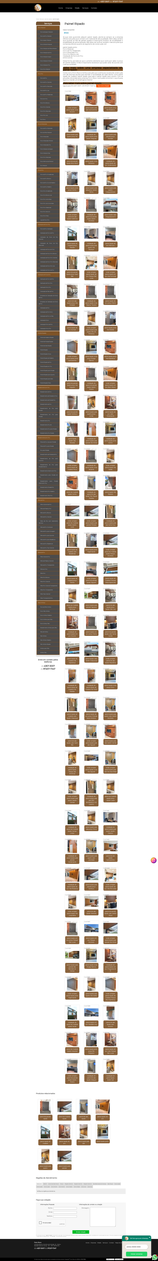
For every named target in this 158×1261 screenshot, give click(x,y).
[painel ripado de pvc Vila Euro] (110, 233)
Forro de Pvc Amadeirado (47, 174)
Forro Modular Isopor (45, 56)
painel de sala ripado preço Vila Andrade (72, 303)
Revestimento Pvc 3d (45, 424)
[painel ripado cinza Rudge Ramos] (91, 954)
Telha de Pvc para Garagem (47, 531)
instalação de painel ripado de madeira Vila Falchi (91, 687)
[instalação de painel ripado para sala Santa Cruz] (110, 511)
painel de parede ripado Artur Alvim (72, 162)
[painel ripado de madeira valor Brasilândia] (72, 539)
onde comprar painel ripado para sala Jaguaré (91, 743)
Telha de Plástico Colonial (46, 561)
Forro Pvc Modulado (45, 157)
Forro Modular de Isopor (46, 149)
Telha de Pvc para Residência (47, 539)
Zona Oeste (69, 1186)
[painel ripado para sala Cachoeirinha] (91, 97)
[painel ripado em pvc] (102, 1106)
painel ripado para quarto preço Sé (72, 135)
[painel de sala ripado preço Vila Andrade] (72, 291)
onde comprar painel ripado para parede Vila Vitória (110, 940)
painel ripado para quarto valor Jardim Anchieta (110, 716)
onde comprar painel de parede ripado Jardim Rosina (72, 1079)
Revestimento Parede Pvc (47, 487)
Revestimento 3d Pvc (45, 391)
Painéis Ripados (42, 333)
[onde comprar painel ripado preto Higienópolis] (72, 983)
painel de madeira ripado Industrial (72, 1050)
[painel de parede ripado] (45, 1106)
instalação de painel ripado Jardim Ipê (110, 1078)
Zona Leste (117, 1184)
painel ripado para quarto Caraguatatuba (110, 190)
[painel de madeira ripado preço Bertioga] (72, 595)
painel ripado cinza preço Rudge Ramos (91, 358)
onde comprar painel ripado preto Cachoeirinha (72, 358)
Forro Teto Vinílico (45, 611)
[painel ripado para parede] (64, 1156)
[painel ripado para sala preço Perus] (91, 817)
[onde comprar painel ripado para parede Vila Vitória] (110, 928)
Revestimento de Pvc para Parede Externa (48, 465)
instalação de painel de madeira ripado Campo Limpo (72, 830)
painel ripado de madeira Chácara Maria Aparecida (110, 580)
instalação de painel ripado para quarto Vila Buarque (91, 246)
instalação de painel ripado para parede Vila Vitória (91, 441)
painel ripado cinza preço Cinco (110, 686)
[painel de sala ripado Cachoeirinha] (110, 846)
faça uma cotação (103, 86)
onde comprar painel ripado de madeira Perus (72, 467)
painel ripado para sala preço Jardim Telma (91, 190)
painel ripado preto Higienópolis (91, 551)
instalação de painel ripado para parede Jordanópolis (72, 859)
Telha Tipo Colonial (45, 594)
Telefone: (50, 1216)
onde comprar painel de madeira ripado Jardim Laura (72, 524)
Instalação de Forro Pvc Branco (48, 253)
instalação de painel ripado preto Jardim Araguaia (91, 136)
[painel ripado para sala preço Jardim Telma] (91, 178)
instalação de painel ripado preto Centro (110, 441)
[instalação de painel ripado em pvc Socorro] (72, 622)
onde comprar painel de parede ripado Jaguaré (91, 580)
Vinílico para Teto (44, 648)
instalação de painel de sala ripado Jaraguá (91, 1078)
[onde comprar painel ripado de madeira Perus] (72, 455)
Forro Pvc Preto (44, 215)
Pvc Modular (43, 165)
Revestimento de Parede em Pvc (48, 396)
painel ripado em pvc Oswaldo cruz (91, 1023)
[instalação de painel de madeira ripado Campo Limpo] (72, 817)
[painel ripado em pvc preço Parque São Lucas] (72, 928)
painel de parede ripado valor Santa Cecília (110, 634)
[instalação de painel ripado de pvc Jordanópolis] (110, 151)
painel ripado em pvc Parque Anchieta (91, 940)
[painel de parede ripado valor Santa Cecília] (110, 622)
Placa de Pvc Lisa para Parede (48, 442)
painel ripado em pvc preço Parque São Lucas (72, 940)
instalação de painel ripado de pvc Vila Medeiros (72, 887)
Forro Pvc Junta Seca (45, 199)
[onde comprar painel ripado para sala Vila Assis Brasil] (110, 757)
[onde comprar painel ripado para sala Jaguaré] (91, 731)
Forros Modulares (42, 124)
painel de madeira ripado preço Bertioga (72, 607)
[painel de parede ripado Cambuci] (72, 402)
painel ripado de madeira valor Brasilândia (72, 552)
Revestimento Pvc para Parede (48, 429)
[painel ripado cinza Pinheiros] (91, 151)
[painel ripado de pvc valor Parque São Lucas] (110, 1039)
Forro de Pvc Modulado (46, 128)
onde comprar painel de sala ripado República (110, 661)
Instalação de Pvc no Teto (46, 316)
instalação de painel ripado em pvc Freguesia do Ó (110, 968)
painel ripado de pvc (64, 1142)
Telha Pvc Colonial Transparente (48, 585)
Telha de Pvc (41, 500)
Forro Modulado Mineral (46, 140)
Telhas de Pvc (41, 552)
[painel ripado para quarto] (45, 1156)
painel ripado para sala (83, 1142)
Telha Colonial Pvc (45, 556)
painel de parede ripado (45, 1118)
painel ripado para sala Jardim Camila (110, 742)
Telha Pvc (42, 573)
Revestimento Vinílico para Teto (48, 627)
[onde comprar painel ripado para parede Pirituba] (91, 511)
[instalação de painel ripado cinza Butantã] (91, 455)
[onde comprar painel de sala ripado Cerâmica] (72, 204)
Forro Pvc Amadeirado (46, 191)
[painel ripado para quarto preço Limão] (91, 402)
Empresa (69, 8)
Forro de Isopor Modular (46, 32)
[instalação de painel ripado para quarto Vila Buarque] (91, 233)
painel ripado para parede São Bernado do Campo (72, 968)
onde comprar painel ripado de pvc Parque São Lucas (91, 275)
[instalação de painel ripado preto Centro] (110, 428)
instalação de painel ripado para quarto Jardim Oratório (110, 830)
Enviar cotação (80, 1232)
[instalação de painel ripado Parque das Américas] (72, 757)
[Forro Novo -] (44, 7)
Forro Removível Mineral (46, 161)
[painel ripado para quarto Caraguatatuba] (110, 178)
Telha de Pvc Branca (45, 512)
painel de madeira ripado (64, 1118)
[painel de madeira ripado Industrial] (72, 1039)
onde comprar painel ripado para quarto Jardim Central (72, 799)
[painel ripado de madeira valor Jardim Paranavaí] (72, 704)
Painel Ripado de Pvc (45, 362)
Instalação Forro (44, 320)
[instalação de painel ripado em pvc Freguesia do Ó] (110, 954)
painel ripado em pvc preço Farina (91, 633)
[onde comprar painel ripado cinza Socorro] (72, 97)
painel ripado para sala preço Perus (91, 828)
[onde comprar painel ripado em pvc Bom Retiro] (110, 373)
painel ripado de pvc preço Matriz (110, 302)
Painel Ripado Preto (45, 383)
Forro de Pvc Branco (45, 178)
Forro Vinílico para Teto (46, 619)
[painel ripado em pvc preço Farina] (91, 622)
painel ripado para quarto (45, 1167)
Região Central (69, 1184)
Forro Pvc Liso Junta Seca (47, 203)
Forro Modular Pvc (45, 65)
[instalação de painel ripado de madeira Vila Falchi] (91, 675)
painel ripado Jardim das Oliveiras (72, 441)
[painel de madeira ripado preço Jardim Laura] (110, 786)
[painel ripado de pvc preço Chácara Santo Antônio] (91, 704)
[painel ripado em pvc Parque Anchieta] (91, 928)
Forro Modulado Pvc (45, 145)
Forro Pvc (40, 73)
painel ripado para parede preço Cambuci (91, 887)
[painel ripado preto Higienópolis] (91, 539)
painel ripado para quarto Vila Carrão (91, 994)
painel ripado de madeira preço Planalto (72, 245)
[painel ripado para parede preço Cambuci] (91, 874)
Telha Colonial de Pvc (45, 504)
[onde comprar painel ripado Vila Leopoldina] (72, 901)
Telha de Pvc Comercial (46, 527)
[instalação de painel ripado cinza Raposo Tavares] (91, 291)
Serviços (85, 8)
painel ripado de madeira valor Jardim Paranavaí (72, 716)
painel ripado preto (103, 1141)
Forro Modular (41, 27)
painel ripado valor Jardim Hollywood (91, 660)
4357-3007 (104, 1)
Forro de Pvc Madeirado (46, 94)
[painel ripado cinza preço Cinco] (110, 675)
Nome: (50, 1208)
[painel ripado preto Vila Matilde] (110, 317)
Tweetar (66, 33)
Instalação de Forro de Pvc (47, 233)
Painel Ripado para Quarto (47, 374)
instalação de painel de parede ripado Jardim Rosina (91, 386)
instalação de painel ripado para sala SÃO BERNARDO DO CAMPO (91, 800)
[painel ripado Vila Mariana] (110, 482)
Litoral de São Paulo (53, 1184)
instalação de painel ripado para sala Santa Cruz (110, 523)
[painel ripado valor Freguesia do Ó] (110, 204)
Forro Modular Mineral (46, 61)
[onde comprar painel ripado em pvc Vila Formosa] (110, 262)
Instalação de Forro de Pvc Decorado (48, 244)
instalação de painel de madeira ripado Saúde (72, 1024)
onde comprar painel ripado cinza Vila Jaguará (91, 769)
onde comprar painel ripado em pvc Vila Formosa (110, 274)
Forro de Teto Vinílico (45, 607)
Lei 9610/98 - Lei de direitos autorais (58, 1236)
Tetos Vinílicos (41, 602)
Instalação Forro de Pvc (46, 324)
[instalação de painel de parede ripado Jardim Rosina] (91, 373)
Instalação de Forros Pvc (44, 274)
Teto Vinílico (43, 636)
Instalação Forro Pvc (45, 328)
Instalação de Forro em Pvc (47, 249)
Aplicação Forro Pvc (45, 287)
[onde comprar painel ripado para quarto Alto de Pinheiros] (91, 317)
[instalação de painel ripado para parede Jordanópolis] (72, 846)
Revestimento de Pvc (45, 404)
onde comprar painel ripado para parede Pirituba (91, 523)
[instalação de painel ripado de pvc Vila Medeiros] (72, 874)
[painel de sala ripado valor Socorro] (110, 1012)
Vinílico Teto (43, 652)
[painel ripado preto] (102, 1131)
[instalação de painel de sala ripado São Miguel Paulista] (91, 482)
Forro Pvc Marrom (45, 211)
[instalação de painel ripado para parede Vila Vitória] (91, 428)
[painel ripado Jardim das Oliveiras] (72, 428)
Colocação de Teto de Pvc (46, 291)
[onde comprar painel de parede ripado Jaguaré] (91, 568)
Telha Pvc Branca (44, 577)
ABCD (45, 1184)
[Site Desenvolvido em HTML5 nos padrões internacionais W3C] (110, 1259)
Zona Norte (54, 1186)
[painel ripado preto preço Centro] (72, 178)
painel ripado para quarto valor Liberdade (91, 858)
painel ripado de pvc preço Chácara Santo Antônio (91, 716)
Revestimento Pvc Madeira (47, 491)
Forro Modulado (44, 136)
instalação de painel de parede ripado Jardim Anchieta (91, 218)
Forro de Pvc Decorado (46, 86)
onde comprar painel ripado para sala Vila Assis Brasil (110, 769)
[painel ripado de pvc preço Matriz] (110, 291)
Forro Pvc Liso (44, 115)
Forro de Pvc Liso (44, 90)
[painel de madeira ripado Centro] (72, 482)
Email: (51, 1212)
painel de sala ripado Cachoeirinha (110, 858)
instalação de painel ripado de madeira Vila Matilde (72, 688)
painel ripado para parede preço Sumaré (110, 136)
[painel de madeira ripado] (64, 1106)
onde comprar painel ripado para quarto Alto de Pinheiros (91, 331)
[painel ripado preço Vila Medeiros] (110, 97)
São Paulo (110, 1184)
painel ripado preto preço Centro (72, 189)
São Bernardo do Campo (99, 1184)
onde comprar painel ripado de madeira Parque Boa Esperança (110, 997)
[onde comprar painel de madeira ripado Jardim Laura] (72, 511)
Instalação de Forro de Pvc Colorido (48, 238)
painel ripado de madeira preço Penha (72, 580)
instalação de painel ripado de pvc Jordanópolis (110, 163)
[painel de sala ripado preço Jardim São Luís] (110, 595)
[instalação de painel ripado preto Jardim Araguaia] (91, 124)
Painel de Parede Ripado (46, 341)
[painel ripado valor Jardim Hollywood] (91, 648)
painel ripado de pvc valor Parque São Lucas (110, 1051)
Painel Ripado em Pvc (46, 366)
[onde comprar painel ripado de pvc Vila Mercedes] (110, 874)
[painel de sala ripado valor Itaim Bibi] (72, 731)
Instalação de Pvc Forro (46, 312)
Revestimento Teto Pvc (46, 495)
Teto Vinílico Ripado (45, 644)
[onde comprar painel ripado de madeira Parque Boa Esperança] (110, 983)
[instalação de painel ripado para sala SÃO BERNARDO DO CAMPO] (91, 786)
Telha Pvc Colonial (45, 581)
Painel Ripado (44, 350)
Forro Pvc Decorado (45, 111)
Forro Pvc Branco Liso (46, 195)
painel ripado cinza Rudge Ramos (91, 966)
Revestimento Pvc (45, 420)
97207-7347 (118, 1)
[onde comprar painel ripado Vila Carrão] (110, 455)
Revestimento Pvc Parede (47, 433)
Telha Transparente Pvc (46, 598)
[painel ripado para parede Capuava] (91, 595)
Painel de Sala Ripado (46, 345)
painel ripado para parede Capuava (91, 606)
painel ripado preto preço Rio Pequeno (91, 1051)
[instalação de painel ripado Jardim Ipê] (110, 1065)
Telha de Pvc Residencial (46, 543)
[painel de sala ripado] (83, 1106)
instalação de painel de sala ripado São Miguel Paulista (91, 495)
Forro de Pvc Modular (46, 36)
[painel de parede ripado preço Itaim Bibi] (72, 262)
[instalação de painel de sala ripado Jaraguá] (91, 1065)
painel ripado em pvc (102, 1118)
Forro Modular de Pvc (46, 52)
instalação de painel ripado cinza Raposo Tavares (91, 303)
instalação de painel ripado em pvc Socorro (72, 634)
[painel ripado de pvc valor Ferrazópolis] (110, 402)
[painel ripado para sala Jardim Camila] (110, 731)
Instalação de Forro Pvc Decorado (49, 261)
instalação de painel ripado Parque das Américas (72, 771)
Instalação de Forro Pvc (44, 224)
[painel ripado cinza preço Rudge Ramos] (91, 346)
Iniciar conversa (136, 1254)
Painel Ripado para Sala (46, 378)
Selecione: (39, 1184)
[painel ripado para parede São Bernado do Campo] (72, 954)
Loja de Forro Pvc (44, 220)
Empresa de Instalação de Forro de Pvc (48, 302)
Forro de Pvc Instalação (46, 229)
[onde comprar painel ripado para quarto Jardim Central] (72, 786)
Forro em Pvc (43, 98)
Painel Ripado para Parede (47, 370)
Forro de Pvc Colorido (46, 82)
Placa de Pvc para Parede (47, 446)
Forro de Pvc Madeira (45, 187)
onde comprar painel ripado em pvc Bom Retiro (110, 385)
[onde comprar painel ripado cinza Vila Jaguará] (91, 757)
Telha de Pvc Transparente (47, 565)
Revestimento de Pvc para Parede (48, 409)
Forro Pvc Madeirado (45, 207)
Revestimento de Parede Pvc (47, 400)
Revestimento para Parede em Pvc (48, 476)
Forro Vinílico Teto (45, 623)
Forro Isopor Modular (45, 40)
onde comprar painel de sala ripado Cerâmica (72, 217)
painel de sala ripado (83, 1118)
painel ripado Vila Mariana (110, 493)
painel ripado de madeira (45, 1142)
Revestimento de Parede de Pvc (48, 454)
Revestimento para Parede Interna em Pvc (48, 482)
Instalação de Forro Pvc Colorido (48, 257)
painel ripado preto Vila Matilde (110, 329)
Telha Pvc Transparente (46, 589)
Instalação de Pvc (44, 308)
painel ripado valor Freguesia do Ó (110, 216)
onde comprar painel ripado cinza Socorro (72, 110)
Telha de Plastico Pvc (45, 508)
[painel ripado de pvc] (64, 1131)
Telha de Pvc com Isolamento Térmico (48, 522)
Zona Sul (83, 1186)
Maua (61, 1184)
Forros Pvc (41, 170)
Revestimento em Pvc (44, 387)
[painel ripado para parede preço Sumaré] (110, 124)
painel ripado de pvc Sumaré (72, 329)
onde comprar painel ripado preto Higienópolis (72, 996)
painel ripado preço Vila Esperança (110, 357)
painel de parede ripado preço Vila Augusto (72, 385)
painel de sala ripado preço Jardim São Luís (110, 607)
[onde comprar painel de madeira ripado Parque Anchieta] (110, 539)
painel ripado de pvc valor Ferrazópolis (110, 414)
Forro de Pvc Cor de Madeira (47, 182)
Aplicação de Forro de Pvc (47, 279)
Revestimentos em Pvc (44, 437)
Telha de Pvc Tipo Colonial (47, 548)
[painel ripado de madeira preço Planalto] (72, 233)
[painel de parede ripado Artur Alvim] (72, 151)
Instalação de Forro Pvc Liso (47, 266)
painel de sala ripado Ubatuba (91, 912)
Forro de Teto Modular (46, 132)
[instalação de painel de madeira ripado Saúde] (72, 1012)
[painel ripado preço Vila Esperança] (110, 346)
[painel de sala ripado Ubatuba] (91, 901)
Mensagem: (86, 1208)
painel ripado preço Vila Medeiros (110, 109)
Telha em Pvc (43, 569)
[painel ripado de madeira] (45, 1131)
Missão (77, 8)
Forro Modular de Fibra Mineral (48, 48)
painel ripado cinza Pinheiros (91, 162)
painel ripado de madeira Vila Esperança (72, 661)
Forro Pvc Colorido (45, 107)
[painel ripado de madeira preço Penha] (72, 568)
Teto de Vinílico (44, 631)
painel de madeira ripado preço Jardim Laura (110, 798)
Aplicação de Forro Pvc (46, 283)
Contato (94, 8)
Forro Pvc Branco (45, 103)
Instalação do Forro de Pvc (47, 270)
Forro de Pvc (43, 78)
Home (60, 8)
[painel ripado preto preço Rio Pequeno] (91, 1039)
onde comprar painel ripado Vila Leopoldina (72, 913)
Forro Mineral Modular (46, 44)
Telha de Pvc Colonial (45, 517)
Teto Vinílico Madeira (45, 640)
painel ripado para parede (64, 1167)
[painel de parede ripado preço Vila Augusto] (72, 373)
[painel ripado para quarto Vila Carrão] (91, 983)
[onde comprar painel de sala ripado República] (110, 648)
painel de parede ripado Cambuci (72, 413)
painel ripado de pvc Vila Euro (110, 244)
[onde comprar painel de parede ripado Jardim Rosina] (72, 1065)
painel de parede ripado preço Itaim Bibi (72, 274)
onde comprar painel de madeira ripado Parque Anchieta (110, 553)
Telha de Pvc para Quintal (47, 535)
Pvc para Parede (44, 450)
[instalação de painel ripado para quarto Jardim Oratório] (110, 817)
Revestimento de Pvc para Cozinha (48, 459)
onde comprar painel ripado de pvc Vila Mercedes (110, 887)
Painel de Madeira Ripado (47, 337)
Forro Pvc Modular (45, 69)
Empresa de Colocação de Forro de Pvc (48, 296)
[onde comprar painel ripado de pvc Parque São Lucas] (91, 262)
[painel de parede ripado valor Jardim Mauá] (110, 901)
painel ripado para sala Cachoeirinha (91, 109)
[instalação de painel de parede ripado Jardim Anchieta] (91, 204)
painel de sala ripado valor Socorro (110, 1024)
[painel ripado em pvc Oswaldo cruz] (91, 1012)
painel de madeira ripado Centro (72, 493)
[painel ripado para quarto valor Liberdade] (91, 846)
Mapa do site (119, 1242)
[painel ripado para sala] (83, 1131)
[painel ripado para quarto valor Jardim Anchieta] (110, 704)
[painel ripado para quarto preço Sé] (72, 124)
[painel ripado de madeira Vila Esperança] (72, 648)
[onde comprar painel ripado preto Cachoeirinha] (72, 346)
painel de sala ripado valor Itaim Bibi (72, 743)
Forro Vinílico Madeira (46, 615)
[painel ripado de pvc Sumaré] (72, 317)
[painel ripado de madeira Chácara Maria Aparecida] (110, 568)
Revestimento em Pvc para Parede (48, 415)
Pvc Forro (42, 119)
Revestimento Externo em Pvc (48, 471)
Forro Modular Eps (45, 153)
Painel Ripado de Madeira (47, 358)
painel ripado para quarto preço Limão (91, 414)
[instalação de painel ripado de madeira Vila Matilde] (72, 675)
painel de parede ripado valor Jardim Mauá (110, 913)
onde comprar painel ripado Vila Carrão (110, 467)
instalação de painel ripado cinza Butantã (91, 467)
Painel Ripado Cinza (45, 354)
